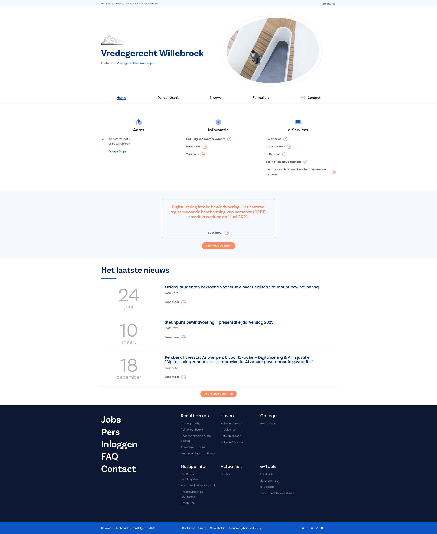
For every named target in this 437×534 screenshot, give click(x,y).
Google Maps (117, 151)
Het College (268, 423)
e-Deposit (267, 487)
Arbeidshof (228, 430)
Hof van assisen (231, 436)
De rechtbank (168, 98)
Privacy (202, 528)
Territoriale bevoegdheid (277, 493)
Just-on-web (269, 481)
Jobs (111, 419)
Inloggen (119, 444)
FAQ (109, 456)
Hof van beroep (231, 423)
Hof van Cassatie (232, 442)
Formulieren (262, 98)
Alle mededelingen (218, 246)
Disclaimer (188, 528)
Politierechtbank (192, 430)
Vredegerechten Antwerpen (136, 63)
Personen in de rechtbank (198, 485)
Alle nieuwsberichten (218, 394)
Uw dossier (267, 474)
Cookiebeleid (217, 528)
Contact (314, 98)
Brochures (328, 3)
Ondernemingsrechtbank (198, 454)
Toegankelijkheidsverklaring (245, 528)
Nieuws (216, 98)
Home (121, 98)
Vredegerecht (190, 423)
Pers (110, 432)
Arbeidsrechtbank (193, 447)
